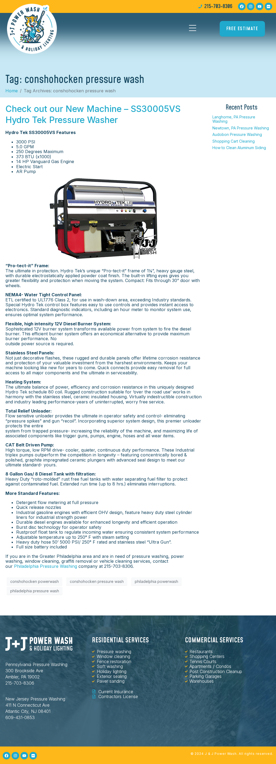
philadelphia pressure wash (34, 591)
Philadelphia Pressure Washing (45, 566)
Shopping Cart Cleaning (233, 141)
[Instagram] (250, 6)
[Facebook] (242, 6)
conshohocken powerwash (34, 581)
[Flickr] (268, 6)
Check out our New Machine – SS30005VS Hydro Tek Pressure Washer (93, 114)
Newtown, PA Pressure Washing (240, 128)
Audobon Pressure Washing (237, 134)
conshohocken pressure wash (97, 581)
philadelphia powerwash (156, 581)
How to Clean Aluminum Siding (239, 147)
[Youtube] (259, 6)
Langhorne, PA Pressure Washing (233, 119)
